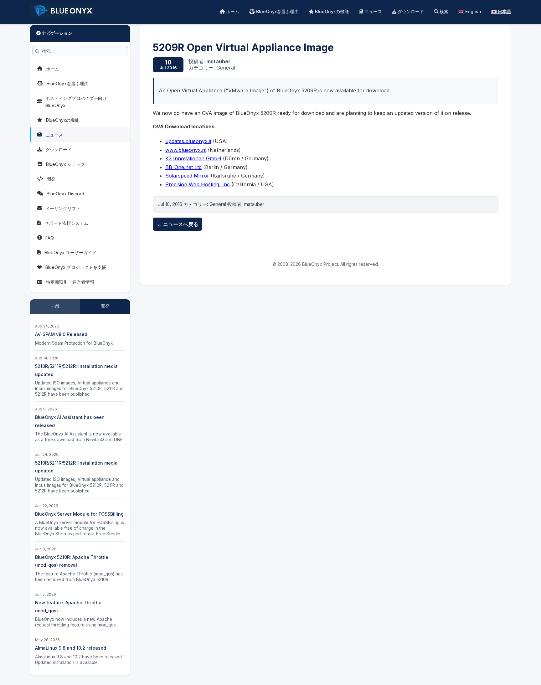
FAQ (49, 237)
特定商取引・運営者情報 (70, 282)
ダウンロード (410, 11)
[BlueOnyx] (62, 12)
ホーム (232, 11)
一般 (55, 306)
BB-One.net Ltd (183, 167)
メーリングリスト (62, 208)
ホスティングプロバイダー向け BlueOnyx (76, 101)
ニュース (372, 11)
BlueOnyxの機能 (331, 11)
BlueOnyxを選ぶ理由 (277, 11)
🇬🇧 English (469, 11)
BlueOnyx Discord (65, 193)
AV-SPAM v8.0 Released (61, 334)
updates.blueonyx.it (188, 141)
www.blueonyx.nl (185, 150)
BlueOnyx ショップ (65, 164)
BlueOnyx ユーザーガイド (70, 252)
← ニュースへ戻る (177, 224)
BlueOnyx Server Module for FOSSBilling (79, 514)
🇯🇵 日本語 (501, 11)
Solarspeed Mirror (187, 176)
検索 (443, 11)
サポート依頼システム (66, 223)
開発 (51, 179)
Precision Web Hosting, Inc (197, 184)
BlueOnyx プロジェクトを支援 (75, 267)
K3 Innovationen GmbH (193, 158)
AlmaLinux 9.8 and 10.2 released (70, 648)
